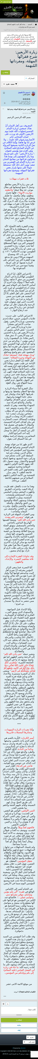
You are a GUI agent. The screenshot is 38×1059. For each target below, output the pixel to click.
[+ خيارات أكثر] (5, 996)
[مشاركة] (5, 103)
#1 (3, 109)
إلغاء (19, 1030)
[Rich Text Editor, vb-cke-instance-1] (19, 1010)
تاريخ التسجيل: (25, 101)
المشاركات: (26, 104)
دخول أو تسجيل (7, 1)
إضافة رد (19, 1020)
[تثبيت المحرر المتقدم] (7, 1004)
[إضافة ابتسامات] (3, 1004)
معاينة (19, 1025)
